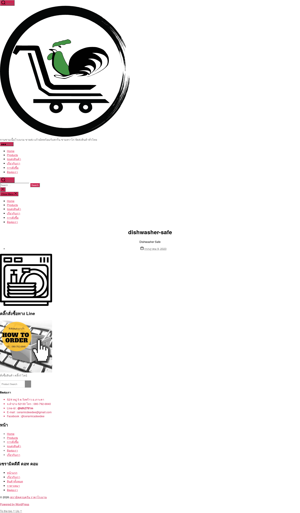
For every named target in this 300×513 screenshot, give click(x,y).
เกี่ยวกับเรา (13, 163)
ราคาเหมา (13, 486)
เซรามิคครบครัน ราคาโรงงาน (28, 497)
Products (12, 155)
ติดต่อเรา (12, 490)
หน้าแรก (12, 473)
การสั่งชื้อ (13, 168)
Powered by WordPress (14, 504)
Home (10, 151)
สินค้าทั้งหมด (15, 481)
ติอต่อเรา (12, 172)
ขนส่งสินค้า (14, 159)
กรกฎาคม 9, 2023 (155, 249)
